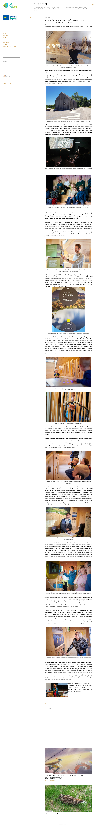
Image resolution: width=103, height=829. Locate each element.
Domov (5, 33)
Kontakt (5, 44)
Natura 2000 (6, 42)
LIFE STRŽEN (42, 4)
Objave (7, 75)
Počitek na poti (52, 813)
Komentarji (8, 76)
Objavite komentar (51, 780)
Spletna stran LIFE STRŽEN (9, 46)
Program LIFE (6, 40)
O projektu (5, 35)
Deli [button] (30, 17)
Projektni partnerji (7, 37)
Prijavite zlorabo (7, 83)
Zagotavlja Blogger (62, 824)
